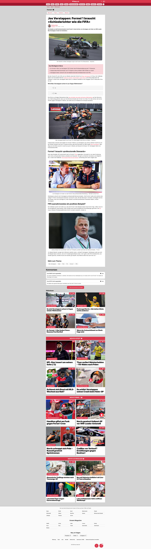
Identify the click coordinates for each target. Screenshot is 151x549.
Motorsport (57, 6)
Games (83, 513)
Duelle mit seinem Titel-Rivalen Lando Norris (75, 77)
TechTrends (96, 525)
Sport (52, 6)
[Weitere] (103, 4)
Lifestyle (48, 515)
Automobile (84, 525)
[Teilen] (96, 546)
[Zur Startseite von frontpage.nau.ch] (75, 1)
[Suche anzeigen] (101, 1)
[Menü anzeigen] (104, 1)
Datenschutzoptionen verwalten (92, 539)
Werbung (54, 539)
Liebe (71, 523)
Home (48, 6)
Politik (59, 511)
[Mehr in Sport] (75, 338)
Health (47, 523)
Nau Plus (72, 513)
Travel (71, 525)
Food (47, 525)
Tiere (59, 525)
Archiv (71, 515)
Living (59, 523)
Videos (59, 513)
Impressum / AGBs (80, 539)
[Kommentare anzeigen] (101, 546)
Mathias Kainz (54, 25)
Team (59, 539)
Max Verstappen (86, 76)
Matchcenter (84, 511)
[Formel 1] (75, 9)
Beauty (47, 527)
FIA (100, 208)
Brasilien (53, 26)
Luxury (83, 523)
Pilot (76, 154)
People (95, 511)
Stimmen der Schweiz (98, 513)
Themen (60, 515)
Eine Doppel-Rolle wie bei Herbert (70, 157)
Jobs (62, 539)
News (47, 511)
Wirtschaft (48, 513)
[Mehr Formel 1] (75, 397)
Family (95, 523)
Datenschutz (72, 539)
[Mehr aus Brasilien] (75, 458)
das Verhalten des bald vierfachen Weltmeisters (81, 97)
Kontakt (66, 539)
